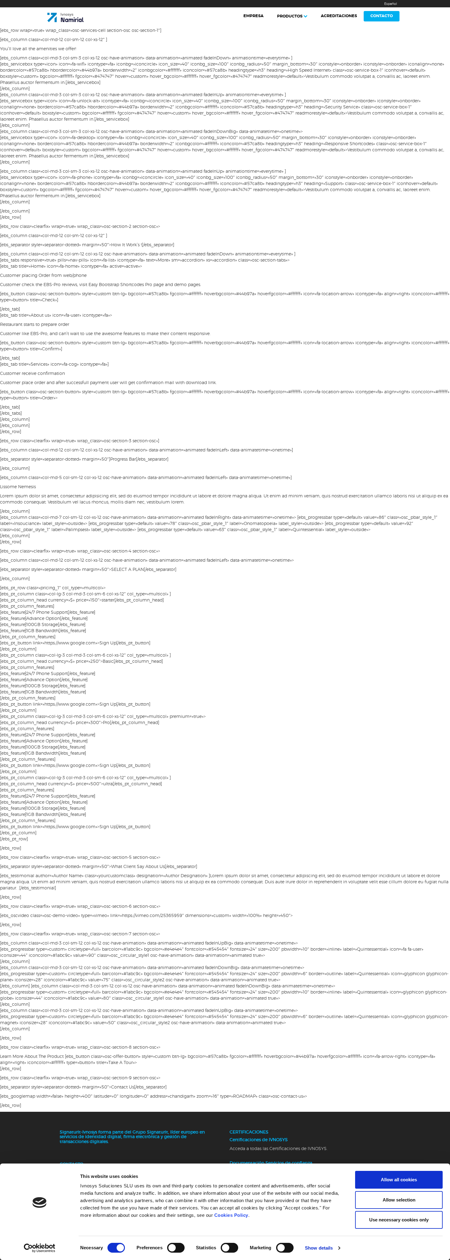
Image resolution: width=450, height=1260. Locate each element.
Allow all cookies (399, 1179)
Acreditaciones (339, 16)
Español (390, 4)
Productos (289, 16)
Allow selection (399, 1199)
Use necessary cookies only (399, 1219)
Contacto (381, 16)
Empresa (253, 16)
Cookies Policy (231, 1215)
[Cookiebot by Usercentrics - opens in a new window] (39, 1248)
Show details (319, 1248)
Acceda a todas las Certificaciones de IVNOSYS (278, 1149)
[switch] (176, 1248)
